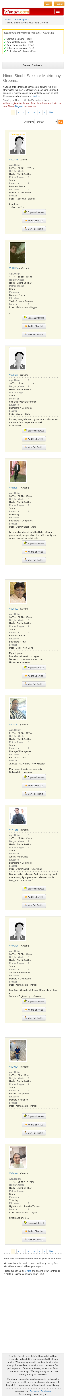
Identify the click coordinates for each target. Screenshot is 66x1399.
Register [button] (59, 3)
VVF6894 (13, 1173)
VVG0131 (13, 1066)
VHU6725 (14, 945)
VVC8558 (13, 374)
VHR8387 (14, 487)
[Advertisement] (33, 572)
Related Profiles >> (33, 65)
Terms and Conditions (40, 1391)
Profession (14, 183)
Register (19, 106)
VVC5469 (13, 608)
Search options (22, 19)
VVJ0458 (13, 159)
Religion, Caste (16, 171)
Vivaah (8, 19)
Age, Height (15, 164)
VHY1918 (13, 829)
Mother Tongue (16, 177)
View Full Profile (35, 228)
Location (13, 195)
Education (14, 189)
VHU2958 (14, 268)
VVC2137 (13, 724)
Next (51, 112)
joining (36, 95)
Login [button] (48, 3)
